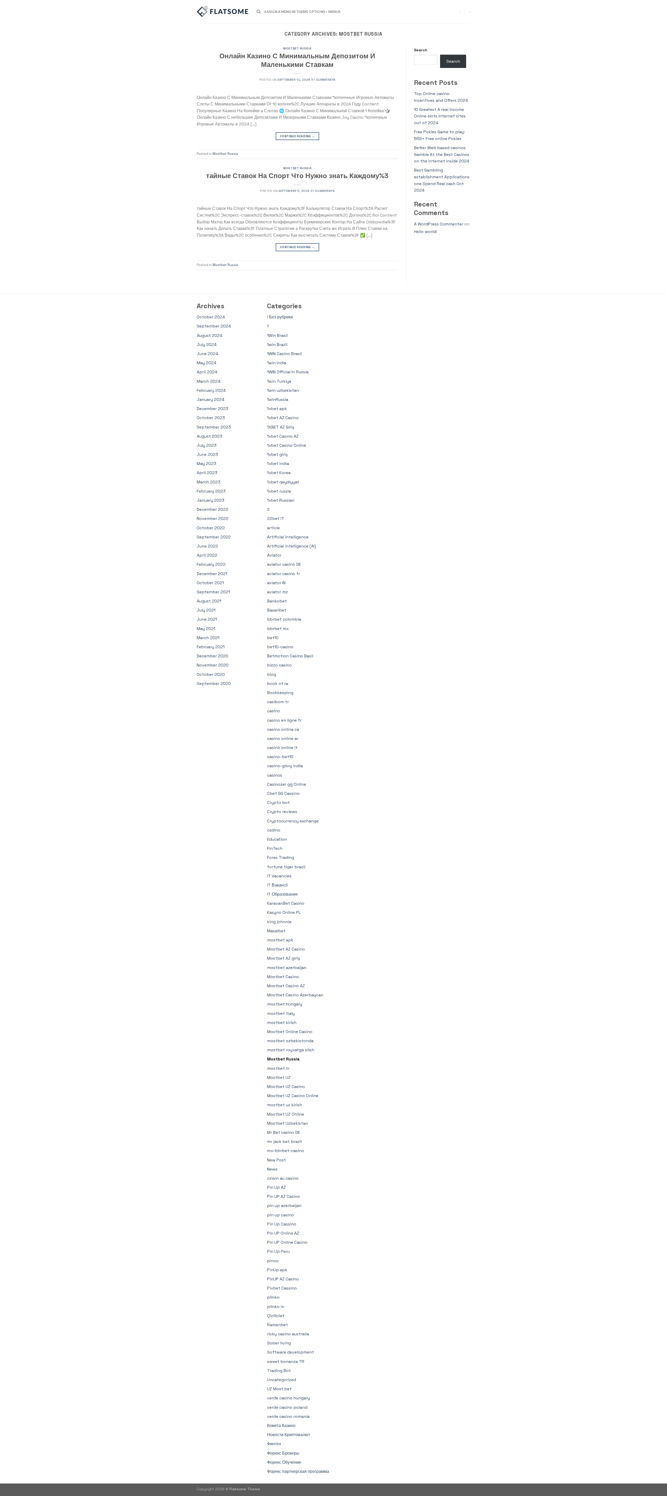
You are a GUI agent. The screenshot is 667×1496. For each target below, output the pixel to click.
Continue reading (297, 136)
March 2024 (208, 381)
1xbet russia (279, 491)
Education (277, 839)
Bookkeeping (280, 692)
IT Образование (282, 894)
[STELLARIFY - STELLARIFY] (223, 11)
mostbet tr (278, 1068)
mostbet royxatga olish (290, 1050)
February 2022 (211, 564)
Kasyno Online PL (284, 912)
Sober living (279, 1343)
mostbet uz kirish (284, 1105)
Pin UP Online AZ (283, 1233)
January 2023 (210, 500)
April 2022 (207, 555)
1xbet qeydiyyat (283, 482)
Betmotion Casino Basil (290, 656)
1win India (276, 363)
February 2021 (211, 647)
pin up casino (280, 1215)
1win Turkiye (279, 381)
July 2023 (207, 445)
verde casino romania (288, 1416)
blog (271, 674)
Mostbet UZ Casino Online (292, 1095)
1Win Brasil (277, 335)
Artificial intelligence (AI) (291, 546)
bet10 (273, 637)
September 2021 (213, 592)
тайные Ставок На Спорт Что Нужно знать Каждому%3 (297, 176)
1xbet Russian (280, 500)
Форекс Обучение (284, 1462)
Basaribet (276, 610)
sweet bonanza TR (285, 1361)
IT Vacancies (279, 876)
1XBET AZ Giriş (280, 427)
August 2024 (209, 335)
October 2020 (211, 674)
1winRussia (277, 399)
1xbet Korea (279, 472)
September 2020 (214, 683)
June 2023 (207, 454)
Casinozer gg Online (286, 784)
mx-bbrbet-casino (285, 1150)
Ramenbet (277, 1325)
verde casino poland (287, 1407)
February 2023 (211, 491)
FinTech (274, 848)
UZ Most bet (279, 1389)
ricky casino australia (288, 1334)
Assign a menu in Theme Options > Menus (302, 12)
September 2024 (214, 326)
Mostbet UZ (279, 1077)
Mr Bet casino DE (283, 1132)
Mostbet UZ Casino (286, 1086)
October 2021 (210, 583)
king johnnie (279, 922)
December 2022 (212, 509)
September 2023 (214, 427)
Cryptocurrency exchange (293, 821)
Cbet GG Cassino (283, 793)
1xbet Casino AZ (283, 436)
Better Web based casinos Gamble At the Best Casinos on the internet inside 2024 (441, 154)
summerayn (326, 79)
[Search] (259, 12)
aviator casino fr (283, 573)
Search (420, 50)
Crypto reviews (282, 811)
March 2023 (208, 482)
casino (273, 711)
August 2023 (209, 436)
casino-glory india (285, 766)
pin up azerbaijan (284, 1205)
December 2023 (212, 408)
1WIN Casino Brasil (284, 353)
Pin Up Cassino (281, 1224)
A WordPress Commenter (438, 224)
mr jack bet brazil (284, 1141)
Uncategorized (281, 1379)
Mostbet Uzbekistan (287, 1123)
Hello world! (425, 231)
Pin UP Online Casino (287, 1242)
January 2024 (210, 399)
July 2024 (207, 344)
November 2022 (212, 518)
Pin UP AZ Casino (283, 1196)
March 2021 (208, 637)
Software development (290, 1352)
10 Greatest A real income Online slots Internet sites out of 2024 (440, 116)
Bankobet (277, 601)
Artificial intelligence (287, 537)
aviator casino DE (284, 564)
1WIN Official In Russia (287, 372)
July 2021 (206, 610)
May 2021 (206, 628)
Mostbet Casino (283, 976)
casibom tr (278, 702)
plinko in (275, 1306)
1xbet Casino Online (286, 445)
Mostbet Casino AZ (286, 986)
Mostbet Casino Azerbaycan (295, 995)
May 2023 (206, 463)
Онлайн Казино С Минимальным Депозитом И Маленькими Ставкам (297, 60)
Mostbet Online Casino (289, 1031)
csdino (273, 830)
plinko (273, 1297)
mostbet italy (281, 1013)
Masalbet (276, 931)
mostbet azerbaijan (286, 967)
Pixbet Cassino (282, 1288)
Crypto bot (278, 802)
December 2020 (212, 656)
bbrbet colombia (284, 619)
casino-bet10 (280, 756)
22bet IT (275, 518)
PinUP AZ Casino (283, 1279)
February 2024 (211, 390)
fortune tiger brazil (286, 867)
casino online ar (282, 738)
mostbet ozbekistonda (290, 1041)
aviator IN (276, 583)
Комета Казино (281, 1425)
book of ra (277, 683)
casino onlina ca (283, 729)
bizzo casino (279, 665)
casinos (274, 775)
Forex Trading (280, 857)
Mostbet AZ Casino (286, 949)
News (272, 1169)
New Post (276, 1160)
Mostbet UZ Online (285, 1114)
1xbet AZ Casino (283, 417)
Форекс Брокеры (283, 1453)
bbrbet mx (278, 628)
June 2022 (207, 546)
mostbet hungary (284, 1004)
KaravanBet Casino (285, 903)
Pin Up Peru (278, 1251)
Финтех (274, 1444)
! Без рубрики (280, 317)
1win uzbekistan (283, 390)
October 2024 (211, 317)
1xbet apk (277, 408)
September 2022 (214, 537)
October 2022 (211, 528)
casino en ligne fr (284, 720)
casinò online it (282, 747)
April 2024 (207, 372)
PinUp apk (277, 1270)
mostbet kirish (282, 1022)
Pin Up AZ (276, 1187)
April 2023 (207, 472)
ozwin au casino (283, 1178)
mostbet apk (280, 940)
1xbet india (278, 463)
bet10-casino (280, 647)
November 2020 (212, 665)
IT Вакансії (277, 885)
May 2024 (206, 363)
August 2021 (209, 601)
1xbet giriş (277, 454)
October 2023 (211, 417)
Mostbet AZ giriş (283, 958)
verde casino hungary (288, 1398)
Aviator (274, 555)
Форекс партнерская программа (298, 1471)
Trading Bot (279, 1370)
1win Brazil (277, 344)
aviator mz (277, 592)
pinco (273, 1261)
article (273, 528)
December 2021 (212, 573)
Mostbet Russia (297, 48)
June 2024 (207, 353)
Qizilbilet (276, 1315)
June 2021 (207, 619)
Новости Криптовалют (288, 1434)
